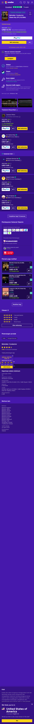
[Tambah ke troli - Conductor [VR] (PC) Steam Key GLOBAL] (29, 297)
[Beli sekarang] (17, 37)
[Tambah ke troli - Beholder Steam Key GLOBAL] (29, 270)
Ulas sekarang (17, 325)
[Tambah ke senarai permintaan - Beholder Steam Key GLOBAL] (30, 263)
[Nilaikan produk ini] (7, 347)
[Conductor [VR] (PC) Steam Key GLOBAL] (17, 293)
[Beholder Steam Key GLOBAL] (17, 267)
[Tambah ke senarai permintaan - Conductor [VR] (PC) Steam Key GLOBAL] (30, 289)
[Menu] (2, 2)
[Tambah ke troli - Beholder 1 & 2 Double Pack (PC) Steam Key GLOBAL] (29, 283)
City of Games (10, 196)
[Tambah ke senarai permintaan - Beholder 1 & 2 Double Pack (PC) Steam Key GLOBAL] (30, 276)
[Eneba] (9, 2)
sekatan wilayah (14, 68)
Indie (4, 338)
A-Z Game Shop (10, 135)
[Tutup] (32, 704)
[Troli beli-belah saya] (28, 2)
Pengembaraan (12, 338)
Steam (16, 73)
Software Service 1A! (12, 158)
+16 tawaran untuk (17, 47)
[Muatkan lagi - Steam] (3, 72)
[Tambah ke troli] (30, 42)
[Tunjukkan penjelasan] (18, 137)
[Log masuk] (32, 2)
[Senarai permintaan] (24, 2)
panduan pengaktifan (15, 74)
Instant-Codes (10, 177)
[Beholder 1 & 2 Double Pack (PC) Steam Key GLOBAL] (17, 280)
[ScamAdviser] (10, 241)
